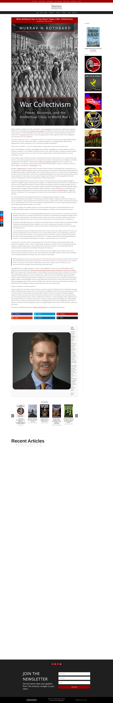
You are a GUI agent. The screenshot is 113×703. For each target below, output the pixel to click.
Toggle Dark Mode (31, 700)
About (37, 12)
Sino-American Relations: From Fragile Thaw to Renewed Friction (56, 510)
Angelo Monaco (54, 648)
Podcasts (51, 12)
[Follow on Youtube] (60, 664)
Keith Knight (73, 1)
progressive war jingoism (37, 131)
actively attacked (61, 190)
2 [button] (52, 263)
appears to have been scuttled (47, 161)
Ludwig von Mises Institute (39, 307)
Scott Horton (34, 1)
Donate (64, 12)
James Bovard (50, 1)
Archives (58, 12)
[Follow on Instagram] (55, 664)
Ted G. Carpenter (58, 1)
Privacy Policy (60, 700)
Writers (79, 1)
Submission (74, 12)
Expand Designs (83, 699)
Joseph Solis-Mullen (54, 512)
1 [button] (66, 237)
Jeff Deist (41, 21)
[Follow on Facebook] (58, 664)
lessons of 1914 (25, 135)
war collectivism (46, 129)
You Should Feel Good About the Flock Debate (56, 578)
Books (45, 12)
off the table (33, 165)
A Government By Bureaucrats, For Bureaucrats (56, 646)
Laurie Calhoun (42, 1)
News (41, 12)
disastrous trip (22, 168)
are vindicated (19, 281)
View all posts (72, 394)
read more (56, 514)
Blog (69, 12)
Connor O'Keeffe (54, 580)
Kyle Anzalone (66, 1)
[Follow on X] (53, 664)
